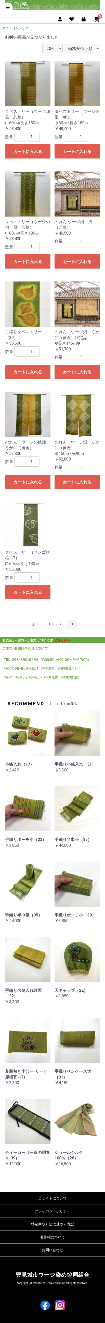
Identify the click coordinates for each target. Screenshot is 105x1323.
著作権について (52, 1237)
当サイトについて (52, 1198)
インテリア (20, 28)
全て (6, 28)
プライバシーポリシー (52, 1211)
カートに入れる (28, 151)
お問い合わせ (52, 1250)
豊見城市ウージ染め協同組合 (52, 1275)
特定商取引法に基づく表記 (52, 1224)
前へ (35, 624)
